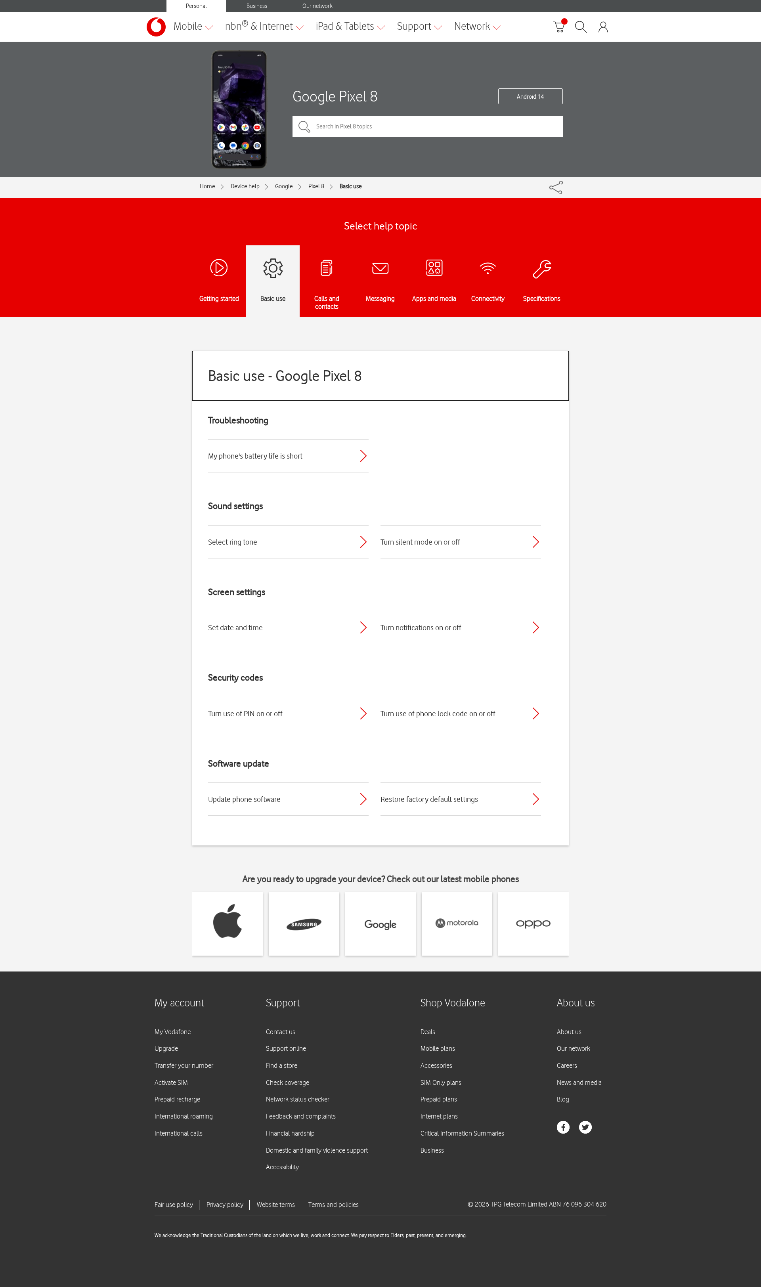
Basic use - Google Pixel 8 (285, 375)
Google (284, 186)
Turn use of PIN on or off (245, 713)
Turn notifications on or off (420, 627)
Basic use (351, 186)
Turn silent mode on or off (420, 541)
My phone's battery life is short (255, 455)
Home (207, 186)
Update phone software (244, 799)
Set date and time (235, 627)
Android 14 (530, 96)
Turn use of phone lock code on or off (437, 713)
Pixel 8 (316, 186)
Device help (245, 186)
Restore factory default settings (429, 799)
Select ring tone (232, 541)
